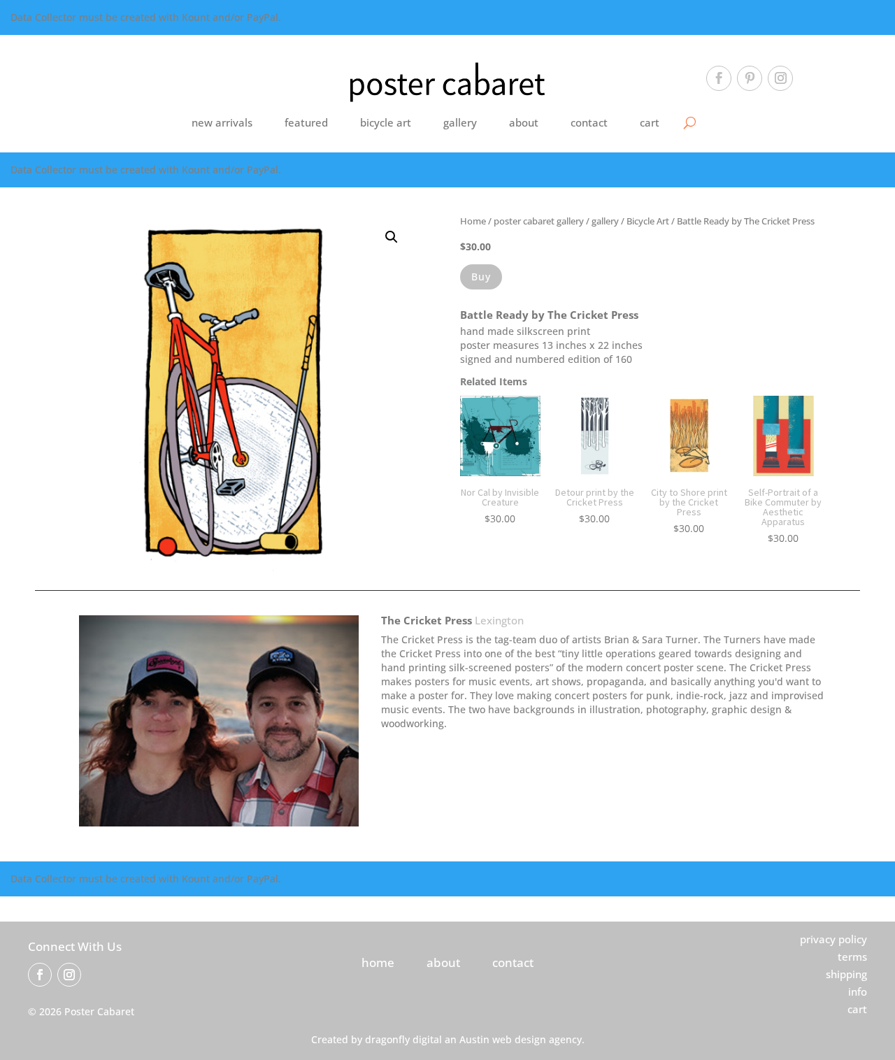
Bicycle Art (647, 221)
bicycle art (385, 122)
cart (649, 122)
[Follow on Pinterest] (749, 78)
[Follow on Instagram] (780, 78)
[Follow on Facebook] (718, 78)
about (523, 122)
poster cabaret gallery (539, 221)
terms (852, 957)
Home (473, 221)
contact (589, 122)
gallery (460, 122)
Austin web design (502, 1039)
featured (306, 122)
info (857, 991)
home (377, 962)
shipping (846, 974)
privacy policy (833, 939)
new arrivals (222, 122)
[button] (391, 237)
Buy (481, 276)
